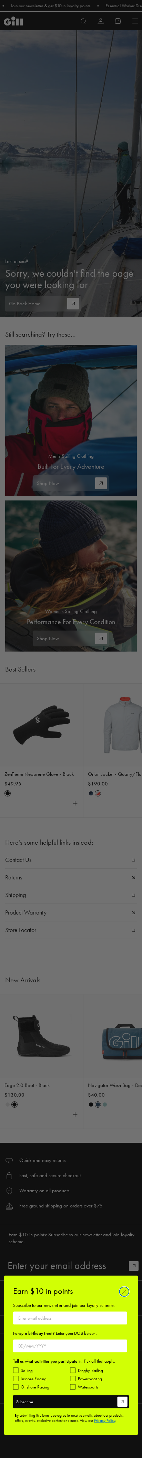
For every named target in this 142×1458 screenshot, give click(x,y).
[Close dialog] (124, 1292)
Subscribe (24, 1401)
